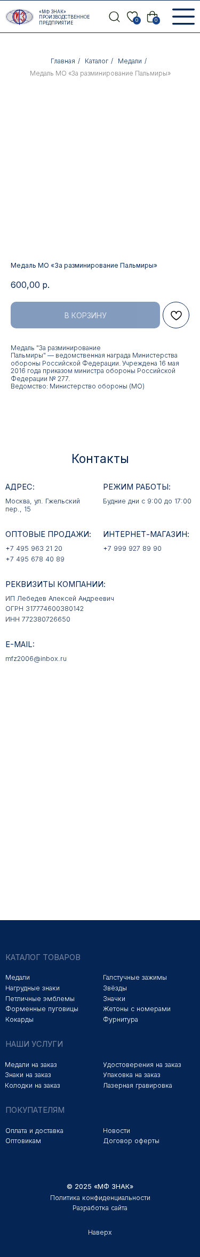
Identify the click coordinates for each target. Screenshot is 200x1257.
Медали (130, 61)
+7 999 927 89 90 (132, 548)
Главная (63, 61)
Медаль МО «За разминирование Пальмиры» (100, 73)
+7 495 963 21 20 (33, 548)
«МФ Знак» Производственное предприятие (64, 17)
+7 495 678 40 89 (35, 559)
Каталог (96, 61)
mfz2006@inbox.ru (36, 659)
